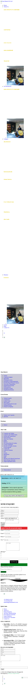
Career (5, 325)
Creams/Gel (7, 186)
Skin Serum (7, 191)
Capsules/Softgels (9, 148)
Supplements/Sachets (10, 163)
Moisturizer (7, 260)
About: (2, 518)
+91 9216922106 (8, 601)
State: (2, 515)
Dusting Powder (8, 196)
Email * (2, 533)
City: (2, 516)
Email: (2, 511)
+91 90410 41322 (8, 599)
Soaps (5, 263)
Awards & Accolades (9, 34)
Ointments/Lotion (8, 153)
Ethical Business (8, 108)
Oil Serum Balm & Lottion (10, 443)
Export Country (8, 303)
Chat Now (3, 571)
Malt (5, 265)
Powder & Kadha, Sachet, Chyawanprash (10, 247)
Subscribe (18, 578)
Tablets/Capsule (8, 183)
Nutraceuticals (8, 166)
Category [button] (6, 139)
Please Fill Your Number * (7, 566)
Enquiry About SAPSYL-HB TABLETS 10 (14, 495)
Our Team (6, 57)
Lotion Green (7, 188)
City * (2, 539)
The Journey (7, 39)
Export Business (8, 117)
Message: (3, 522)
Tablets (6, 145)
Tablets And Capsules (9, 206)
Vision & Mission (8, 47)
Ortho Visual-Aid (8, 65)
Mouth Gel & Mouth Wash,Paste (12, 268)
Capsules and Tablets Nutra (11, 226)
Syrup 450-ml (7, 231)
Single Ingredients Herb (10, 273)
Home (5, 5)
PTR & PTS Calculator (9, 617)
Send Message (14, 561)
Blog (5, 326)
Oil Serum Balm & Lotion (10, 241)
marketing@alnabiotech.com (11, 602)
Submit (2, 524)
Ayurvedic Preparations (10, 161)
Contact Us (6, 327)
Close (2, 526)
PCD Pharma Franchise (10, 114)
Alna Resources (8, 36)
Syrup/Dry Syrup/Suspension (11, 155)
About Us (6, 610)
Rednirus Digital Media (13, 673)
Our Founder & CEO (9, 54)
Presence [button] (6, 275)
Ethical (5, 216)
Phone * (3, 536)
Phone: (2, 513)
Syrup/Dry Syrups (8, 168)
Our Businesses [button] (7, 86)
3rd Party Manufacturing (10, 111)
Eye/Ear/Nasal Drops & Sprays (12, 158)
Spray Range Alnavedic (10, 270)
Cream (6, 258)
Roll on (5, 238)
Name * (3, 530)
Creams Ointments (9, 243)
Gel (5, 255)
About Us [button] (6, 6)
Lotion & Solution (8, 253)
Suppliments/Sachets (9, 389)
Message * (3, 551)
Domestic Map (8, 301)
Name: (2, 510)
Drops (5, 236)
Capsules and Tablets (9, 223)
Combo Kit (6, 250)
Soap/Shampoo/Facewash (11, 193)
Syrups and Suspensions (10, 228)
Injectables (7, 151)
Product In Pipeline (9, 198)
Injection (6, 208)
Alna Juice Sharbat (9, 233)
